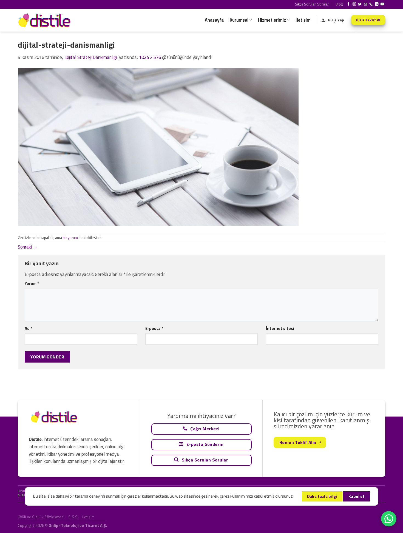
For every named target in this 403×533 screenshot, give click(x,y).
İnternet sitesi (280, 328)
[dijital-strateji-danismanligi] (158, 146)
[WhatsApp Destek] (388, 518)
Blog (339, 4)
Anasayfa (214, 20)
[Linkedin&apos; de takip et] (377, 4)
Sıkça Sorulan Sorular (312, 4)
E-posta (154, 328)
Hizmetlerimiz (272, 20)
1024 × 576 (150, 57)
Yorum (32, 283)
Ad (28, 328)
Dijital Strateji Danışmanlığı (91, 57)
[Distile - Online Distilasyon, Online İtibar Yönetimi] (45, 20)
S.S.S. (73, 517)
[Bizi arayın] (371, 4)
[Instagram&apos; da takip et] (354, 4)
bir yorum (70, 237)
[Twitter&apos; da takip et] (360, 4)
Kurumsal (239, 20)
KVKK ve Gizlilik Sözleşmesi (41, 517)
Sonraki (28, 246)
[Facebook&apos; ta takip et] (348, 4)
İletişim (303, 20)
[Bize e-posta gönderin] (365, 4)
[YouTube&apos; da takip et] (382, 4)
